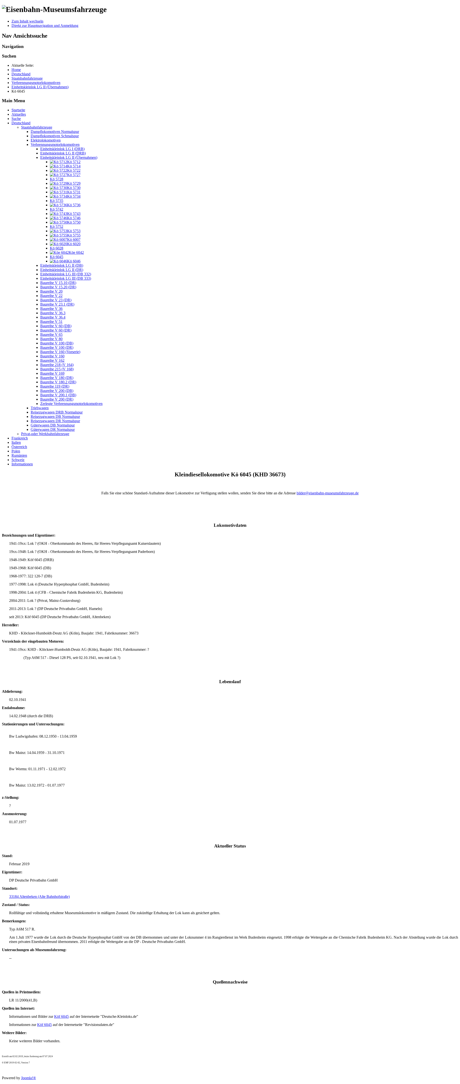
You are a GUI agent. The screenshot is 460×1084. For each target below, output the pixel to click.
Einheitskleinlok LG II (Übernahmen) (68, 157)
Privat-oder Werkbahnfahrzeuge (45, 434)
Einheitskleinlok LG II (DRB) (63, 153)
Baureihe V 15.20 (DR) (58, 287)
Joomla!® (28, 1078)
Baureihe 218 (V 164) (57, 365)
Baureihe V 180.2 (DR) (58, 382)
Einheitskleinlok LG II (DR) (61, 270)
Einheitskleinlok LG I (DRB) (62, 149)
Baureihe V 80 (51, 339)
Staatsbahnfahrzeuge (36, 127)
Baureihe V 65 (51, 334)
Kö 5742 (56, 209)
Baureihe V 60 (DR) (55, 330)
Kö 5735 (56, 201)
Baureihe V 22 (51, 296)
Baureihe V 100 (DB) (56, 343)
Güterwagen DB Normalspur (53, 425)
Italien (16, 442)
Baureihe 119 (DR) (54, 386)
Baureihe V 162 (52, 360)
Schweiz (18, 460)
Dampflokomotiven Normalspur (55, 132)
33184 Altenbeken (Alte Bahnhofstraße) (39, 896)
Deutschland (21, 123)
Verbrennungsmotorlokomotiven (55, 144)
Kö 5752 (56, 227)
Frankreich (20, 438)
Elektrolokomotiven (46, 140)
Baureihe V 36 (51, 309)
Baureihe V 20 (51, 291)
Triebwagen (40, 408)
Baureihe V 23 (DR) (55, 300)
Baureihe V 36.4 (52, 317)
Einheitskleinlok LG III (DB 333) (65, 278)
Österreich (19, 447)
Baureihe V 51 (51, 322)
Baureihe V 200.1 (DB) (58, 395)
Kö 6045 (56, 257)
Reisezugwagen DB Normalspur (55, 417)
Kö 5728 (56, 179)
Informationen (22, 464)
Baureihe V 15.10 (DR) (58, 283)
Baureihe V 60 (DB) (55, 326)
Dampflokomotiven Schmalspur (55, 136)
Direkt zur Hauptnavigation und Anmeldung (45, 26)
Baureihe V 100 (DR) (56, 347)
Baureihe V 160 (52, 356)
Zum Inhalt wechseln (27, 21)
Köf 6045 (61, 1016)
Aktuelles (19, 114)
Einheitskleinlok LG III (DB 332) (65, 274)
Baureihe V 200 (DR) (56, 399)
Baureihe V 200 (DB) (56, 391)
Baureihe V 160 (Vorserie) (60, 352)
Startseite (18, 110)
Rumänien (19, 455)
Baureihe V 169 (52, 373)
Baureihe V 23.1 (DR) (57, 304)
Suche (16, 119)
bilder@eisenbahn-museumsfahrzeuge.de (328, 493)
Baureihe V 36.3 (52, 313)
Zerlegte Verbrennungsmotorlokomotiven (71, 404)
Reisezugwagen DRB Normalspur (57, 412)
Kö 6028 (56, 248)
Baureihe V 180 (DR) (56, 378)
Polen (16, 451)
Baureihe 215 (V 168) (57, 369)
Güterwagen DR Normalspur (53, 429)
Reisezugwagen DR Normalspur (55, 421)
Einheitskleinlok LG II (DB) (61, 265)
